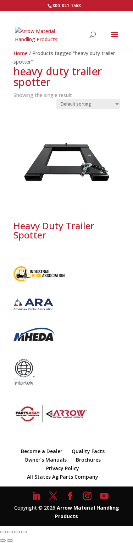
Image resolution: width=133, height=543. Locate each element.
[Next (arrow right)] (10, 540)
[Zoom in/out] (3, 532)
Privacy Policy (62, 468)
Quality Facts (88, 451)
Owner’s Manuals (45, 459)
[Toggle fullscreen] (10, 532)
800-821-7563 (66, 5)
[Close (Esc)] (24, 532)
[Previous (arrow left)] (3, 540)
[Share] (17, 532)
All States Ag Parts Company (62, 476)
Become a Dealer (41, 451)
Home (20, 53)
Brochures (88, 459)
